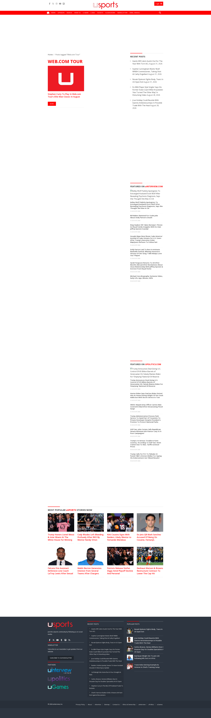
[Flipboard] (63, 4)
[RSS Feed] (69, 640)
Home (50, 54)
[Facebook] (49, 4)
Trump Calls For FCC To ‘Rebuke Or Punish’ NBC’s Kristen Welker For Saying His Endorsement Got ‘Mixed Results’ (146, 456)
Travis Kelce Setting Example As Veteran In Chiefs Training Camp (147, 666)
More (52, 104)
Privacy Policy (80, 704)
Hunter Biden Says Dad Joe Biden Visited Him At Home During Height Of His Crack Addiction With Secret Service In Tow (146, 395)
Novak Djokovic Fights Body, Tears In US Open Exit (148, 630)
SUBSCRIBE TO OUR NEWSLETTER (61, 658)
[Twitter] (53, 4)
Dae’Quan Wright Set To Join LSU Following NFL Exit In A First (147, 657)
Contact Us (116, 704)
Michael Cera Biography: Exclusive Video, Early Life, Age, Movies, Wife (146, 277)
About (90, 704)
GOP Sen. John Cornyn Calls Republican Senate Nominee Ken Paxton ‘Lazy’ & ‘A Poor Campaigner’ (145, 431)
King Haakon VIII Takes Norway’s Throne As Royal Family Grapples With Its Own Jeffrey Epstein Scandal (146, 227)
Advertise (98, 704)
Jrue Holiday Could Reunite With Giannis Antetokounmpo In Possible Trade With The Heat (147, 103)
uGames (160, 704)
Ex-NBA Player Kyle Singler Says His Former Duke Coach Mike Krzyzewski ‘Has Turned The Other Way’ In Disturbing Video (104, 651)
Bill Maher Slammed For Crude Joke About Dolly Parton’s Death (144, 216)
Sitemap (107, 704)
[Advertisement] (105, 35)
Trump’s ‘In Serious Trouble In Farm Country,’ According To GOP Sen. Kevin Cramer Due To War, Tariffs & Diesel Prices (145, 444)
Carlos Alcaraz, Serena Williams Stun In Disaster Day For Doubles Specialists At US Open (149, 649)
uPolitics (151, 704)
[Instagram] (56, 4)
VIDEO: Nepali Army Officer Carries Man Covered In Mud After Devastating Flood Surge (146, 407)
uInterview (142, 704)
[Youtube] (60, 4)
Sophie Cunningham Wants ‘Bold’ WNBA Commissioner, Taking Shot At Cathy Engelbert (146, 71)
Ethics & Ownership (129, 704)
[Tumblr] (61, 640)
